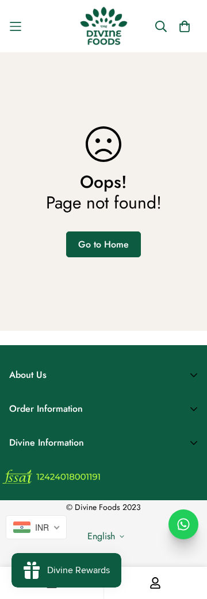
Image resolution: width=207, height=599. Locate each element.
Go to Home (103, 244)
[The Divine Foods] (103, 26)
